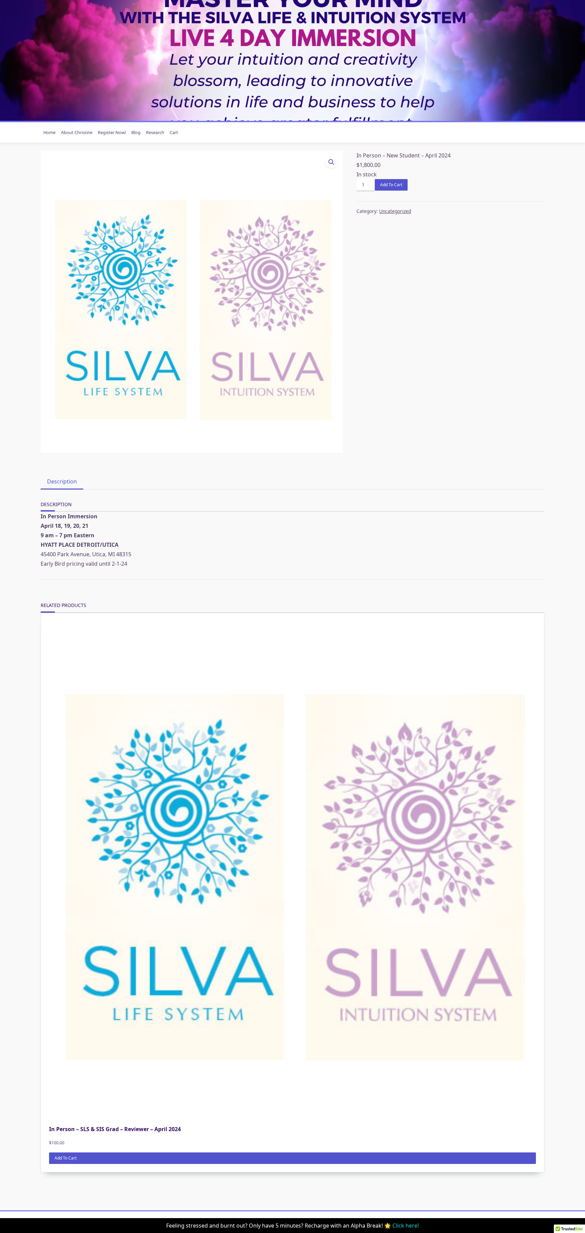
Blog (135, 132)
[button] (331, 162)
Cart (174, 132)
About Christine (76, 132)
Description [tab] (62, 481)
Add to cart (391, 185)
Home (49, 132)
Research (155, 132)
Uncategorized (395, 211)
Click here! (405, 1225)
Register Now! (112, 132)
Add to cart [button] (66, 1158)
